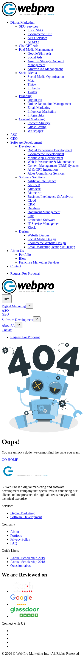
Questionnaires (20, 565)
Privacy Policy (20, 539)
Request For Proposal (25, 273)
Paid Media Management (36, 49)
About (14, 531)
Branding (25, 96)
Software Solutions (32, 177)
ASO (13, 134)
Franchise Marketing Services (39, 262)
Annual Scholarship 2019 (27, 558)
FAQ (13, 543)
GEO (14, 138)
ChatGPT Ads (28, 46)
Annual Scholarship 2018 (27, 562)
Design (24, 231)
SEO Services (28, 26)
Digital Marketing (22, 22)
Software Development (26, 142)
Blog (22, 258)
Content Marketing (32, 119)
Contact (15, 266)
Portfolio (25, 254)
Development (28, 146)
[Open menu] (7, 298)
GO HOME (10, 459)
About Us (17, 251)
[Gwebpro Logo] (28, 15)
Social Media (28, 73)
